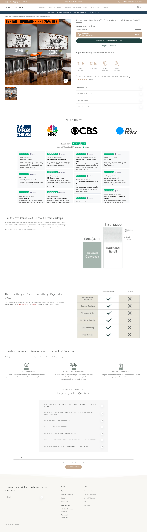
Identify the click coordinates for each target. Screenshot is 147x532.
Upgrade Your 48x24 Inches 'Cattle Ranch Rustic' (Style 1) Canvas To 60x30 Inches (108, 21)
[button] (138, 7)
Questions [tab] (24, 458)
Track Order (65, 502)
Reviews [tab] (16, 458)
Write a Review (75, 467)
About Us (64, 491)
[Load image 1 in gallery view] (11, 93)
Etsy (26, 304)
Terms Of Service (89, 498)
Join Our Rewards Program (67, 510)
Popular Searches (67, 494)
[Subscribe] (41, 497)
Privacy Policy (88, 491)
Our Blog (87, 505)
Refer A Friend (65, 505)
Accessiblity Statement (65, 516)
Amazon (21, 304)
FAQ (85, 502)
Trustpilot (35, 304)
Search (63, 498)
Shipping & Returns (90, 494)
